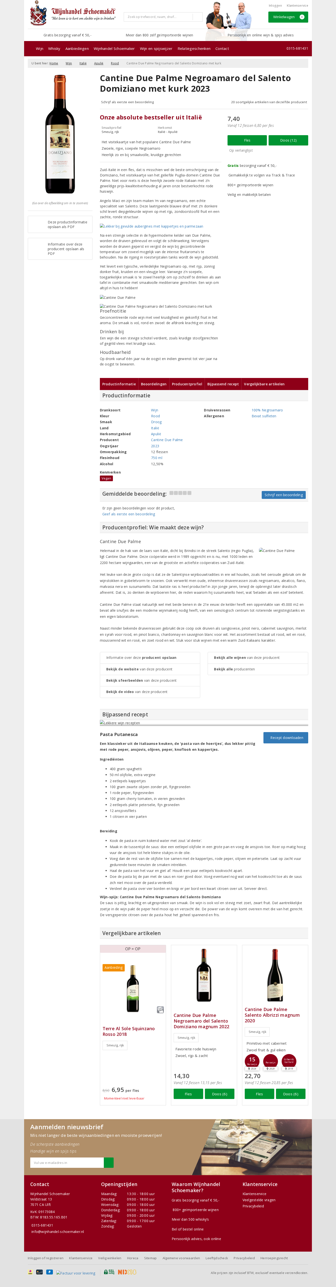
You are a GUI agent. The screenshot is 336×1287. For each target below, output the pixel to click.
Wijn (39, 48)
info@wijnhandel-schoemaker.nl (57, 1231)
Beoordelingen (154, 384)
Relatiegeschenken (194, 48)
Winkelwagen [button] (288, 16)
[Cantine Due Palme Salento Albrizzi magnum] (275, 975)
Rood (115, 63)
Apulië (99, 63)
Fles (247, 140)
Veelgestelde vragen (259, 1200)
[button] (252, 1061)
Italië (83, 63)
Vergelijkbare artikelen (264, 384)
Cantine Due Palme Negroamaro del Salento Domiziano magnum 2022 (201, 1020)
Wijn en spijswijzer (156, 48)
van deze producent (139, 669)
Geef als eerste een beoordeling (128, 514)
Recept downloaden (285, 737)
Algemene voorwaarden (181, 1258)
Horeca (132, 1258)
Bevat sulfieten (264, 416)
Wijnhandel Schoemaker (114, 48)
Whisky (54, 48)
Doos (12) (288, 140)
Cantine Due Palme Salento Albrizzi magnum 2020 (272, 1015)
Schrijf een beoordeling (284, 494)
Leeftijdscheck (217, 1258)
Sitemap (150, 1258)
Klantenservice (297, 5)
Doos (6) (219, 1093)
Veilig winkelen (109, 1258)
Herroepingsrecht (274, 1258)
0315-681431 (297, 48)
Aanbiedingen (77, 48)
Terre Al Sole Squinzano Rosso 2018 (129, 1031)
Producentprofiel (187, 384)
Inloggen (275, 5)
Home (53, 63)
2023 (155, 446)
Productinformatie (119, 384)
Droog (156, 421)
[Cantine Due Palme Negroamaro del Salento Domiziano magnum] (204, 975)
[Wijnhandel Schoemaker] (74, 14)
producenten (234, 669)
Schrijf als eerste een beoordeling (127, 102)
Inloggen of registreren (45, 1258)
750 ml (156, 457)
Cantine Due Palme (167, 439)
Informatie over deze (141, 657)
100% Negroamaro (267, 410)
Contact (222, 48)
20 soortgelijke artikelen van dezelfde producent (269, 102)
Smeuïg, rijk (115, 1045)
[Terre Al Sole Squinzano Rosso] (133, 988)
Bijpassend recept (223, 384)
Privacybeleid (253, 1206)
